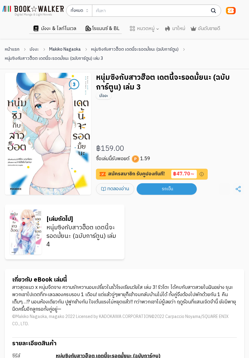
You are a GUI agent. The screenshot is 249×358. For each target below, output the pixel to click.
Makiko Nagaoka (65, 49)
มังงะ (34, 49)
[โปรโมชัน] (231, 10)
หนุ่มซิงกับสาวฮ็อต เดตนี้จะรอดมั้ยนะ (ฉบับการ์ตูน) (135, 49)
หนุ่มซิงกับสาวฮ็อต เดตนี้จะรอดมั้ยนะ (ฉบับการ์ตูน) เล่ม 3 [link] (54, 59)
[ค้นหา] (213, 10)
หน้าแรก (12, 49)
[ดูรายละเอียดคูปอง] (201, 174)
